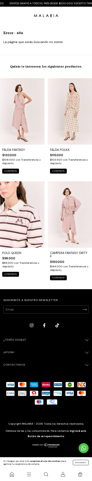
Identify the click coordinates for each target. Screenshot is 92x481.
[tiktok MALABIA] (57, 325)
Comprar (10, 171)
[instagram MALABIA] (32, 325)
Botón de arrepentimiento (46, 436)
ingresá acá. (78, 431)
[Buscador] (46, 474)
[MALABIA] (11, 474)
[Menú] (28, 474)
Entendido (80, 462)
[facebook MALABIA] (45, 325)
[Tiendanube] (46, 447)
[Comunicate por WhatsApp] (84, 448)
